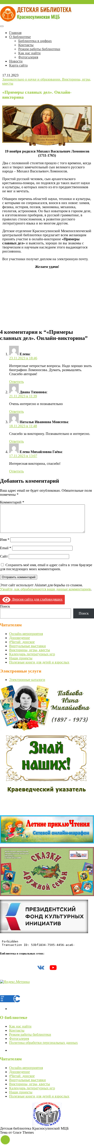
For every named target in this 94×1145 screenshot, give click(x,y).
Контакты (26, 45)
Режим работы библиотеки (39, 49)
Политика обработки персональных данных (43, 1043)
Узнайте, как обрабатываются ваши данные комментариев (45, 589)
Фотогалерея (28, 57)
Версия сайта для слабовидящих (36, 599)
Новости (16, 61)
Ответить (16, 382)
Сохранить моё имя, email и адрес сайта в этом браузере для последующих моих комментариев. (46, 567)
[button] (5, 1140)
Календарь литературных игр (32, 654)
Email (5, 548)
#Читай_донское (22, 642)
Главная (15, 33)
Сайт (4, 556)
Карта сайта (18, 65)
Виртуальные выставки (27, 646)
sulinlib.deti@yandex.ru (17, 2)
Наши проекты (20, 658)
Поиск (5, 606)
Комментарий (12, 502)
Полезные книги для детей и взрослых (39, 662)
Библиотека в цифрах (35, 41)
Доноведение (19, 638)
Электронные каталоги (27, 680)
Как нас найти (29, 53)
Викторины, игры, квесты (29, 650)
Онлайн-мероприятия (26, 634)
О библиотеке (20, 37)
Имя (4, 539)
